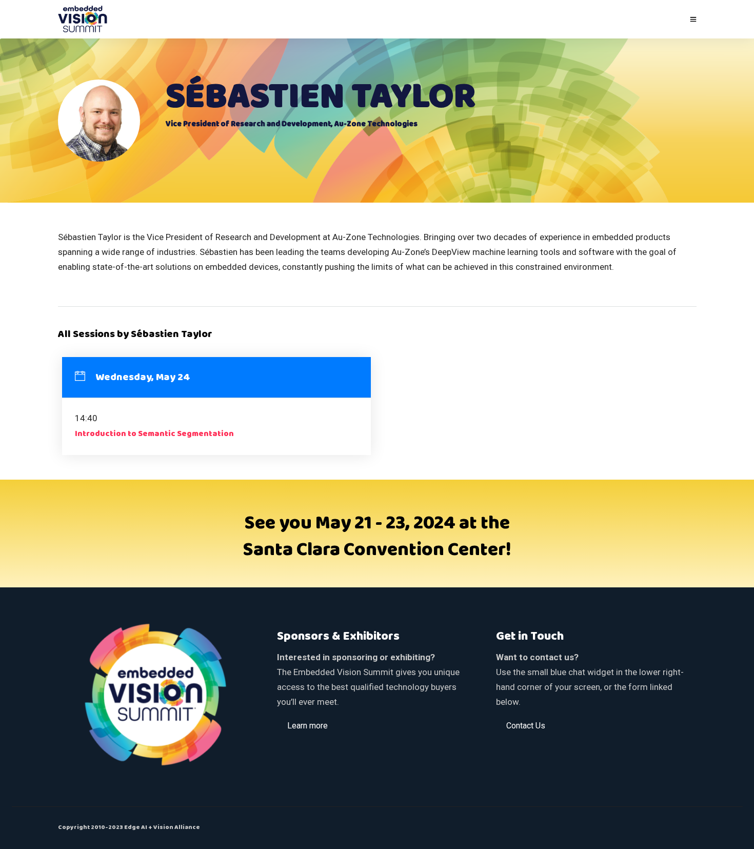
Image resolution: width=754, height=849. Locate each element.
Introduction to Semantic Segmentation (154, 434)
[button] (307, 725)
